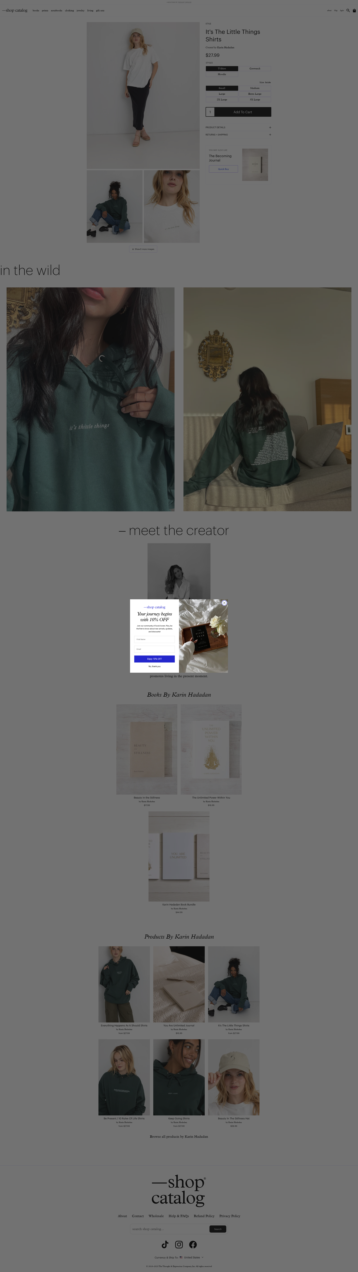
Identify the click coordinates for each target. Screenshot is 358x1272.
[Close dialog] (224, 602)
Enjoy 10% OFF (154, 659)
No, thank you (155, 666)
